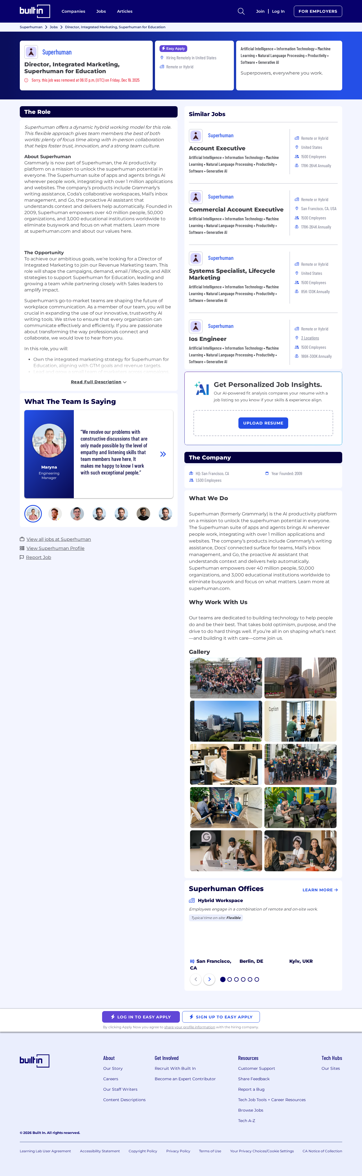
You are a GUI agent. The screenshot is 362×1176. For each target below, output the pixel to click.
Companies (73, 11)
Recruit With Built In (175, 1068)
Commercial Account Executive (236, 209)
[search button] (241, 11)
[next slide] (209, 979)
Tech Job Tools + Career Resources (272, 1099)
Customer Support (256, 1068)
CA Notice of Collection (322, 1151)
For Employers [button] (318, 11)
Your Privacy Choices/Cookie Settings (262, 1151)
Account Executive (217, 148)
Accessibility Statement (100, 1151)
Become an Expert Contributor (185, 1078)
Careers (110, 1078)
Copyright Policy (143, 1151)
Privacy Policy (178, 1151)
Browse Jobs (250, 1110)
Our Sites (331, 1068)
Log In (278, 11)
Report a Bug (251, 1089)
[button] (33, 513)
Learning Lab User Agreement (45, 1151)
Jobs (101, 11)
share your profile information (189, 1027)
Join (260, 11)
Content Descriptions (124, 1099)
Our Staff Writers (120, 1089)
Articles (124, 11)
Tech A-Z (246, 1120)
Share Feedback (254, 1078)
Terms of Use (210, 1151)
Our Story (113, 1068)
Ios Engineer (208, 339)
